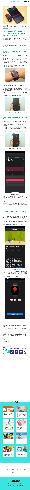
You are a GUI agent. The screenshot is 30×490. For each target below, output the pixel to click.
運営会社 (14, 483)
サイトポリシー (20, 483)
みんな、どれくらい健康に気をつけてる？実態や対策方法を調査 (21, 454)
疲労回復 (25, 469)
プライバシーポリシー (10, 485)
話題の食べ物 (7, 471)
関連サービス (21, 485)
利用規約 (16, 485)
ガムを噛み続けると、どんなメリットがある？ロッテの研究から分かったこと (21, 428)
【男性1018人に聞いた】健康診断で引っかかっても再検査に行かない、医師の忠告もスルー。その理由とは (21, 415)
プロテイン (14, 471)
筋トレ (5, 469)
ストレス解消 (19, 469)
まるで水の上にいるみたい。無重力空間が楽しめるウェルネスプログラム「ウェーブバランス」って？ (21, 442)
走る (8, 469)
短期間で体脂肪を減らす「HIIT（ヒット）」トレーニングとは (14, 224)
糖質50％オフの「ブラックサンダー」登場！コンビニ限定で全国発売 (8, 442)
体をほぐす (13, 469)
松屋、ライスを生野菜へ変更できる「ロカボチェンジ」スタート (8, 414)
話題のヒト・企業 (15, 472)
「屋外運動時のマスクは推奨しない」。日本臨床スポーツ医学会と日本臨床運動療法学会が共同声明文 (8, 429)
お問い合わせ (9, 483)
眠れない (23, 471)
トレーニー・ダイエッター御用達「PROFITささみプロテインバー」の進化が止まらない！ (8, 454)
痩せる (19, 471)
